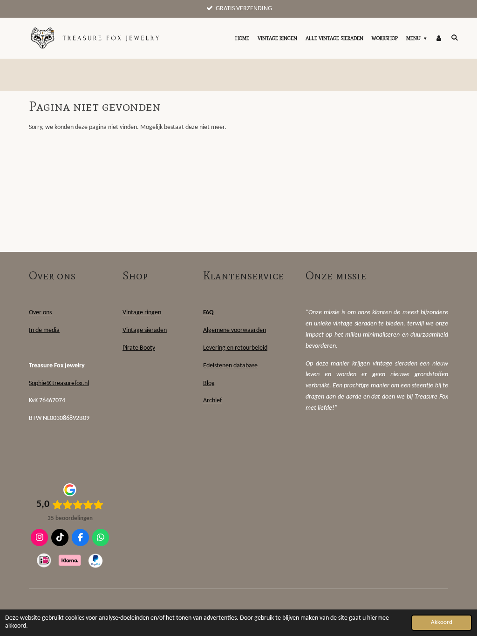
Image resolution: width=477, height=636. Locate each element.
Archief (212, 400)
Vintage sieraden (145, 330)
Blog (209, 383)
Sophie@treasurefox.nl (59, 383)
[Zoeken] (454, 37)
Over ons (40, 312)
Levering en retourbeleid (235, 348)
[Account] (438, 38)
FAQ (208, 312)
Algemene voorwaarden (234, 330)
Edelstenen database (230, 365)
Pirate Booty (139, 348)
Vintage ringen (142, 312)
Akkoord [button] (441, 622)
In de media (44, 330)
